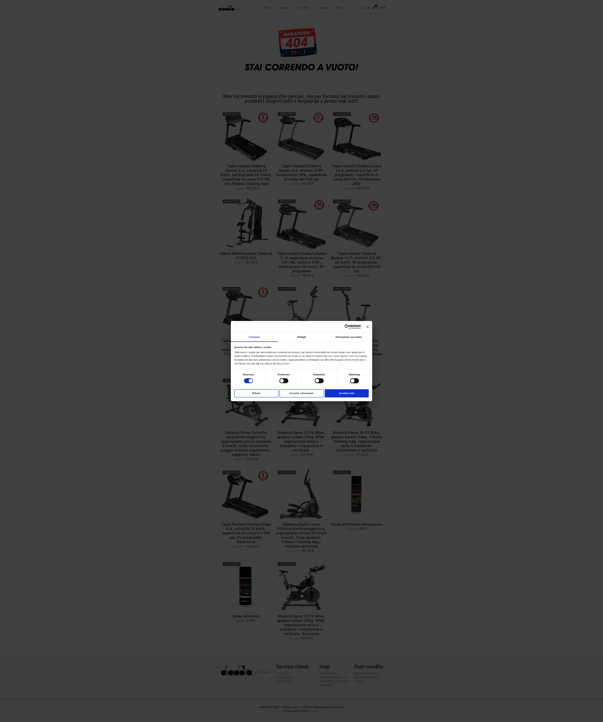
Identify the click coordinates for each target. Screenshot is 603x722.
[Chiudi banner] (368, 327)
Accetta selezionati (301, 393)
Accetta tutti (346, 393)
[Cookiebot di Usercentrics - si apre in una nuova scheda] (347, 326)
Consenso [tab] (254, 337)
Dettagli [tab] (301, 337)
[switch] (283, 380)
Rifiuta (256, 393)
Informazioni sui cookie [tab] (348, 337)
